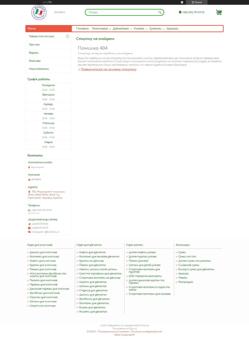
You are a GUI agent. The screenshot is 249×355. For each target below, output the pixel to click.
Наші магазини (39, 68)
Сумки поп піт (187, 256)
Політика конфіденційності (146, 331)
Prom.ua (144, 325)
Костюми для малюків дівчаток (99, 256)
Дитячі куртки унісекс (143, 256)
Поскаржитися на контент (113, 331)
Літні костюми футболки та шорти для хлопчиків (48, 274)
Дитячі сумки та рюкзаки (194, 261)
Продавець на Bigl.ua (124, 328)
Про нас (34, 44)
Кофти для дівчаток (92, 252)
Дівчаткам (121, 28)
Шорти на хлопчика (43, 306)
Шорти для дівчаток (93, 282)
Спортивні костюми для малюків (149, 294)
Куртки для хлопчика (43, 265)
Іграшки (172, 28)
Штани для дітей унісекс (145, 265)
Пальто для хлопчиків (43, 280)
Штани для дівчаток (92, 286)
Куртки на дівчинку (91, 261)
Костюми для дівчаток (94, 303)
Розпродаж (185, 282)
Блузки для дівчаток (92, 307)
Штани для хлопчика (43, 301)
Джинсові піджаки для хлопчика (49, 289)
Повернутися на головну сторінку (108, 69)
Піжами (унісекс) (138, 261)
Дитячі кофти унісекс (142, 252)
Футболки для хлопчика (45, 293)
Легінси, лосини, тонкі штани (98, 269)
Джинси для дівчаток (93, 294)
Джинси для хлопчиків (43, 252)
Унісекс (139, 28)
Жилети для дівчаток (93, 311)
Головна (82, 28)
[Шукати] (160, 12)
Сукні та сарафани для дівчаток (100, 273)
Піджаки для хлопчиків (43, 284)
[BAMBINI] (39, 12)
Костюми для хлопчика (44, 256)
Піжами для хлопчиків (43, 269)
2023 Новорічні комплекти (145, 276)
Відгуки (34, 52)
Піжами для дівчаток (92, 265)
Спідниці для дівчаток (93, 290)
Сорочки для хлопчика (44, 297)
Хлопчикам (100, 28)
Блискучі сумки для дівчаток (196, 269)
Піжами (182, 278)
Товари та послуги (41, 36)
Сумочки (155, 28)
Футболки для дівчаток (94, 299)
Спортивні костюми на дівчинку (99, 278)
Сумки (182, 252)
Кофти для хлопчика (43, 261)
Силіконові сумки (188, 265)
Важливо (35, 60)
